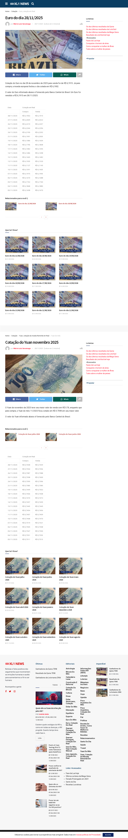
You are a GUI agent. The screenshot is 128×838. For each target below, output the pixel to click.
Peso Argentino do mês (85, 703)
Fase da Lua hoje (72, 773)
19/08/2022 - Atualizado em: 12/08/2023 (54, 758)
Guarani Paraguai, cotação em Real (71, 741)
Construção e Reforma (71, 683)
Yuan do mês (55, 336)
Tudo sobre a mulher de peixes (98, 49)
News (82, 691)
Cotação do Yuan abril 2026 (16, 607)
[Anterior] (41, 217)
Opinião (83, 697)
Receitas (84, 735)
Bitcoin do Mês (70, 673)
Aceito (108, 835)
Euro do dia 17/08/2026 (41, 283)
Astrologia (70, 669)
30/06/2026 (37, 583)
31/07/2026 (10, 583)
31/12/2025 (64, 613)
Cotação (14, 11)
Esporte (69, 716)
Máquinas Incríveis (84, 683)
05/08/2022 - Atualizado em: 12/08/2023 (54, 792)
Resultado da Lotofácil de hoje (98, 35)
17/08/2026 (37, 286)
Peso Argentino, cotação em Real (85, 711)
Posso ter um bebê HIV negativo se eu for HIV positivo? (55, 803)
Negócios (84, 688)
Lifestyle (84, 676)
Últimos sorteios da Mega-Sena (78, 776)
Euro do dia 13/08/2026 (14, 310)
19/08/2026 (64, 259)
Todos (55, 685)
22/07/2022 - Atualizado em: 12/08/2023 (54, 813)
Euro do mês (71, 720)
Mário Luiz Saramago (22, 24)
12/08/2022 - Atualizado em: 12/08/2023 (54, 776)
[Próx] (46, 217)
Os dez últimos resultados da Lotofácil (101, 29)
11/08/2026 (64, 313)
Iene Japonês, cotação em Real (71, 756)
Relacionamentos (87, 738)
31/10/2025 (10, 643)
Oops (82, 694)
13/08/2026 (10, 313)
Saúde (83, 745)
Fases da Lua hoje (93, 41)
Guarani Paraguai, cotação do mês (71, 731)
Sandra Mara (44, 714)
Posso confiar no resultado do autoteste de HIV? (55, 768)
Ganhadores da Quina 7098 (46, 669)
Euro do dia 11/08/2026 (68, 310)
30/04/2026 (10, 610)
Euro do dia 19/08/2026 (68, 255)
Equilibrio (70, 713)
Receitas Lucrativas (73, 785)
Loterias (83, 679)
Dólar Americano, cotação (71, 701)
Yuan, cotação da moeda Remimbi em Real (34, 336)
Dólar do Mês (71, 707)
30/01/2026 (37, 613)
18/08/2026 (10, 286)
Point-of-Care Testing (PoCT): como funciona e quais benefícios (55, 748)
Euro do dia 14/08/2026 (68, 283)
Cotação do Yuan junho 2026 (70, 434)
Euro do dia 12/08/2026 (41, 310)
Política (83, 721)
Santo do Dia (85, 742)
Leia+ (40, 738)
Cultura (69, 693)
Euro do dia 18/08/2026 (14, 283)
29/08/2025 (64, 643)
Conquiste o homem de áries (97, 43)
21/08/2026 (10, 259)
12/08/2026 (37, 313)
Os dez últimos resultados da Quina (100, 27)
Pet (81, 717)
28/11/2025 (39, 24)
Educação (70, 710)
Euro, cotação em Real (27, 11)
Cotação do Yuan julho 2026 (29, 434)
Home (7, 11)
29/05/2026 (64, 583)
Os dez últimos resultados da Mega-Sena (102, 32)
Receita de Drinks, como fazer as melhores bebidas (86, 728)
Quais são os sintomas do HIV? (55, 785)
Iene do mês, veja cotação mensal (71, 749)
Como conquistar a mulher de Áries (100, 46)
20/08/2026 (37, 259)
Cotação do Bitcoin (71, 689)
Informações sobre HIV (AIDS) (47, 701)
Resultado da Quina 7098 (45, 673)
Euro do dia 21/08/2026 (27, 203)
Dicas (68, 696)
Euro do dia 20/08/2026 (67, 203)
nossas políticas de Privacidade (88, 835)
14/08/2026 (64, 286)
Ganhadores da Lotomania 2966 (48, 678)
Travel (83, 748)
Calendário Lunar (70, 678)
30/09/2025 (37, 643)
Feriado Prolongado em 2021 (77, 779)
